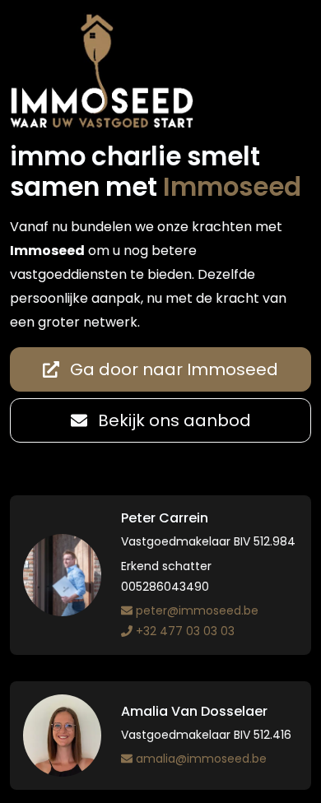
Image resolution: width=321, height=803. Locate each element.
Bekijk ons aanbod (172, 420)
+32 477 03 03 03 (185, 631)
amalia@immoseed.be (201, 758)
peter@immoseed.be (197, 610)
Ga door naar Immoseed (172, 369)
